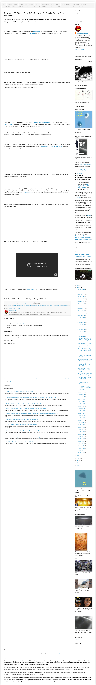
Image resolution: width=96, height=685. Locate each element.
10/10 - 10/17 (81, 313)
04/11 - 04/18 (81, 427)
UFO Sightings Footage (82, 33)
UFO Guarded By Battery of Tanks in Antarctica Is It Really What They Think (24, 437)
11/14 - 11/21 (81, 301)
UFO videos (79, 173)
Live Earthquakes (66, 4)
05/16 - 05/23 (81, 415)
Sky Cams (83, 4)
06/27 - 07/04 (81, 401)
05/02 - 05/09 (81, 420)
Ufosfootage (7, 307)
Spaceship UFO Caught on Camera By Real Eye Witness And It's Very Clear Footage (26, 408)
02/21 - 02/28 (81, 443)
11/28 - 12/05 (81, 296)
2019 (78, 458)
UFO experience (27, 192)
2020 (78, 455)
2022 (78, 285)
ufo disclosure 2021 (42, 305)
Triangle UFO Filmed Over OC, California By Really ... (84, 340)
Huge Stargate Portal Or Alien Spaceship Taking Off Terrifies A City (22, 419)
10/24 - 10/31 (81, 308)
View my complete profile (81, 49)
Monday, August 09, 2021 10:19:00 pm (23, 323)
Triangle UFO (37, 31)
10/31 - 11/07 (81, 306)
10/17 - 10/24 (81, 310)
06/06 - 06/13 (81, 408)
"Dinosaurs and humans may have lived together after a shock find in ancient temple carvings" (83, 237)
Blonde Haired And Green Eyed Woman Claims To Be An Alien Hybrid (23, 441)
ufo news (49, 305)
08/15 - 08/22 (81, 331)
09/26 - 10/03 (81, 317)
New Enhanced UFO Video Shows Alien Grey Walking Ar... (85, 345)
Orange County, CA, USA (14, 308)
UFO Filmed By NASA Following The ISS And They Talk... (84, 364)
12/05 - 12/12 (81, 294)
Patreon (37, 4)
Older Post (67, 379)
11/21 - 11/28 (81, 299)
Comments (78, 16)
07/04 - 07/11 (81, 399)
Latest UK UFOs (6, 6)
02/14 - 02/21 (81, 445)
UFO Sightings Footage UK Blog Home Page (83, 185)
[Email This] (34, 303)
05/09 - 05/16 (81, 417)
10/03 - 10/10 (81, 315)
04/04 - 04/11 (81, 429)
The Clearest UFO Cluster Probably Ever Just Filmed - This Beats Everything (24, 403)
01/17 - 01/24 (81, 448)
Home (4, 4)
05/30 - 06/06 (81, 410)
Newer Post (7, 379)
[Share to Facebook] (38, 303)
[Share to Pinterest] (39, 303)
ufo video (67, 305)
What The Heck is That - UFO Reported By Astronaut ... (84, 382)
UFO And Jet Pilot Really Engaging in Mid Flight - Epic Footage (21, 424)
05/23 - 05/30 (81, 413)
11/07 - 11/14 (81, 303)
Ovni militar (34, 305)
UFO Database (45, 4)
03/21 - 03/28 (81, 434)
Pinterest (31, 4)
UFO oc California (55, 305)
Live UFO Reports (55, 4)
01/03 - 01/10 (81, 452)
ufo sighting (62, 305)
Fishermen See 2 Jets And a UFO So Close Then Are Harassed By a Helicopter (24, 430)
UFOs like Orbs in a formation (41, 122)
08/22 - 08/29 (81, 329)
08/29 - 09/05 (81, 327)
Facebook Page (23, 4)
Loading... (77, 639)
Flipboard (10, 4)
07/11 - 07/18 (81, 396)
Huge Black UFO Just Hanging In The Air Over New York (84, 388)
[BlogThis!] (35, 303)
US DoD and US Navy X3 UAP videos (51, 146)
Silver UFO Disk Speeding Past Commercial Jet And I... (84, 350)
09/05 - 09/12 (81, 324)
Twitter (15, 4)
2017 (78, 462)
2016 (78, 465)
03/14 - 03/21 (81, 436)
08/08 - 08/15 (81, 334)
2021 (78, 287)
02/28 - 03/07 (81, 441)
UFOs (22, 134)
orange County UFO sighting (25, 305)
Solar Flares (65, 6)
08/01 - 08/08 (81, 336)
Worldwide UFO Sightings (19, 6)
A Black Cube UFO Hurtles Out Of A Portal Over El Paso (19, 391)
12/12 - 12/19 (81, 292)
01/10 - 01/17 (81, 450)
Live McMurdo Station (32, 6)
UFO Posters (82, 6)
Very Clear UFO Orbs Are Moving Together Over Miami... (84, 370)
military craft (16, 305)
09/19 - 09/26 (81, 320)
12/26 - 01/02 (81, 289)
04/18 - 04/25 (81, 424)
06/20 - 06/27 (81, 403)
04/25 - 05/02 (81, 422)
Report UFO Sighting (44, 6)
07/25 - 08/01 (81, 392)
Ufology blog (83, 169)
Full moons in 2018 (56, 6)
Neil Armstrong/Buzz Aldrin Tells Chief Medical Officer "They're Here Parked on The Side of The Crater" (31, 397)
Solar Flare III (74, 6)
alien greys (10, 305)
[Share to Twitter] (36, 303)
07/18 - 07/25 (81, 394)
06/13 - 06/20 (81, 406)
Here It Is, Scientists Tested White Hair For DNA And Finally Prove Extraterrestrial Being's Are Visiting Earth (32, 413)
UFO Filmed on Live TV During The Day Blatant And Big (84, 355)
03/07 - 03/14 (81, 438)
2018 (78, 460)
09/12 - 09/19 (81, 322)
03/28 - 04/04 (81, 431)
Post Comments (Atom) (15, 381)
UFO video (31, 33)
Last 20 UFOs (75, 4)
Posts (77, 13)
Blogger (59, 653)
